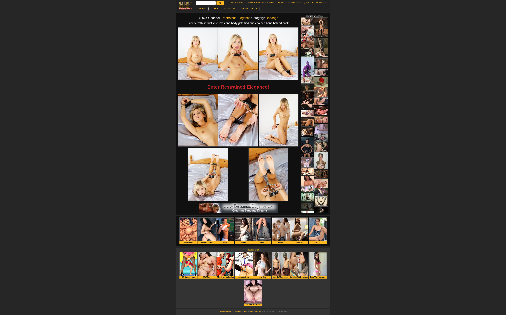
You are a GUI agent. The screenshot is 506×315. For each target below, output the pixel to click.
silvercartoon (253, 3)
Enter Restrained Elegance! (238, 87)
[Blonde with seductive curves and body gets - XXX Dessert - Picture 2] (238, 53)
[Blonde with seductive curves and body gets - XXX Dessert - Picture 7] (208, 174)
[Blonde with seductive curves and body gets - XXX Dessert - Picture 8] (268, 174)
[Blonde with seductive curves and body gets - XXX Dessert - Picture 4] (198, 120)
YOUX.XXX (242, 3)
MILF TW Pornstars (319, 3)
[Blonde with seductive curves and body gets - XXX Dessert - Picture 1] (198, 53)
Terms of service (225, 311)
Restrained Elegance (236, 18)
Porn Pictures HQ (298, 3)
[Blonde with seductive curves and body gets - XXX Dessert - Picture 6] (278, 120)
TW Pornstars (284, 3)
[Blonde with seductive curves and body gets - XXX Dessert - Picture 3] (278, 53)
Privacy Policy (238, 311)
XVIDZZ (308, 3)
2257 (246, 311)
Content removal (255, 311)
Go (220, 3)
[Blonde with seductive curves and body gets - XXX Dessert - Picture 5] (238, 120)
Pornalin (234, 3)
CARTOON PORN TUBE (269, 3)
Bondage (272, 18)
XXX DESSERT (185, 6)
